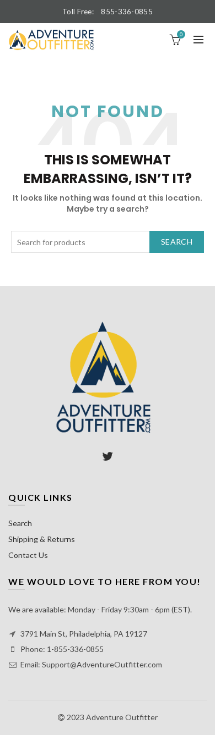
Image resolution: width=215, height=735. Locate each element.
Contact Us (28, 555)
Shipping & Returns (41, 539)
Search (176, 241)
